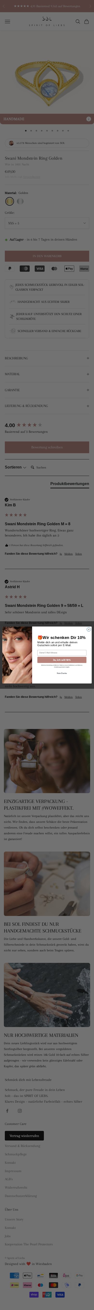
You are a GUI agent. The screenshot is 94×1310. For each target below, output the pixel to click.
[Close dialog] (89, 629)
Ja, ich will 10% (62, 660)
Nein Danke (62, 673)
